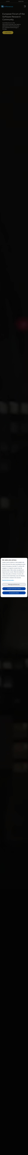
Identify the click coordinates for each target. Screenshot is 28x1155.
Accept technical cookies (14, 588)
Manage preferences (14, 584)
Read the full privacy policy (8, 580)
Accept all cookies (14, 593)
